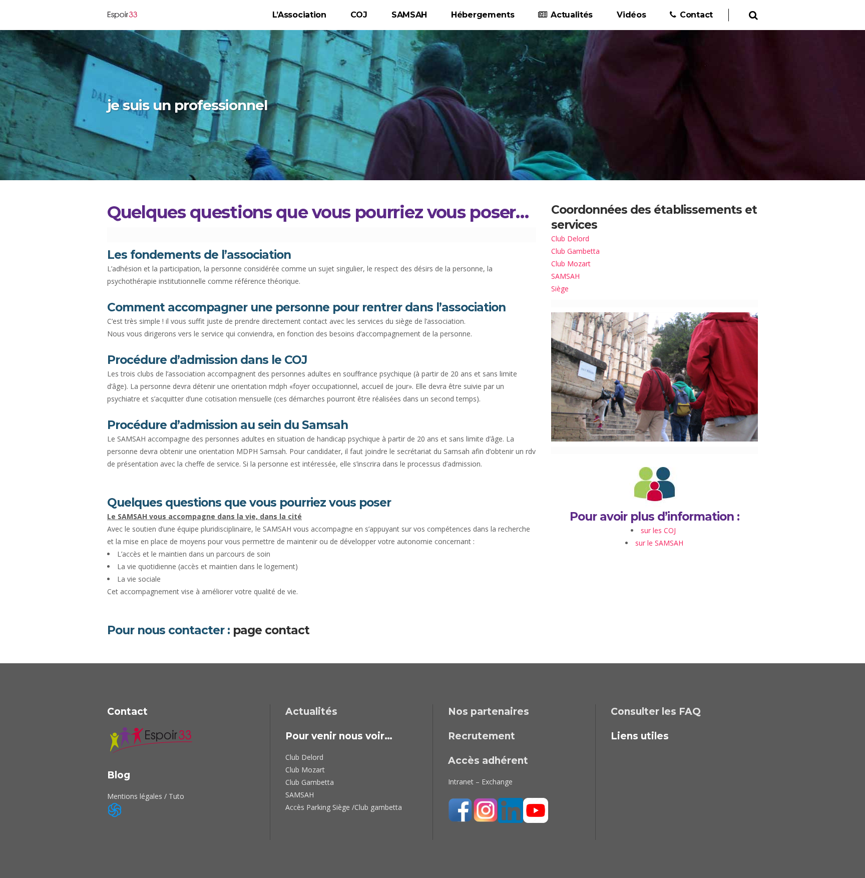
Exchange (497, 781)
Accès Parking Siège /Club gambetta (343, 807)
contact (287, 630)
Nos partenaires (488, 711)
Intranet (461, 781)
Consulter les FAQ (656, 711)
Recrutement (481, 736)
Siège (560, 288)
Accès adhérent (488, 760)
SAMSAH (565, 276)
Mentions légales (134, 796)
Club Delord (570, 238)
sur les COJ (659, 530)
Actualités (311, 711)
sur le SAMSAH (659, 543)
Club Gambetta (575, 251)
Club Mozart (571, 263)
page (247, 630)
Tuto (176, 796)
